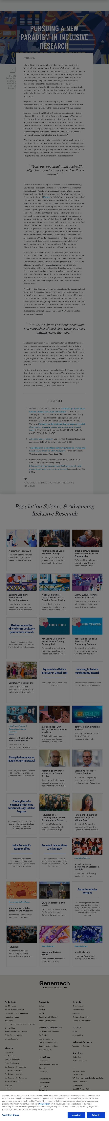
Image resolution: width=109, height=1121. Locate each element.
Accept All (76, 1115)
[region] (54, 1106)
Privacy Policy (44, 1104)
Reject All (96, 1115)
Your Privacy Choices (10, 1115)
